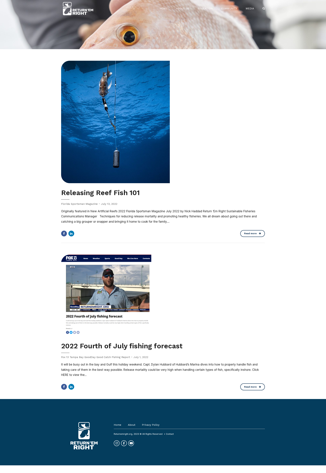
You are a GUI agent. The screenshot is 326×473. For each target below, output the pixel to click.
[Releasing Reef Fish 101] (163, 122)
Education (205, 8)
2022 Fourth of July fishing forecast (122, 346)
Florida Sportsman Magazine (79, 203)
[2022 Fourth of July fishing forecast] (163, 295)
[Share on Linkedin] (71, 233)
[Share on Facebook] (64, 233)
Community (229, 8)
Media (250, 8)
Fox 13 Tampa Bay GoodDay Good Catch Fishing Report (95, 357)
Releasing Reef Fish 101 (100, 193)
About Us (182, 8)
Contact (170, 434)
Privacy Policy (150, 424)
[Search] (263, 8)
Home (164, 8)
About (131, 424)
